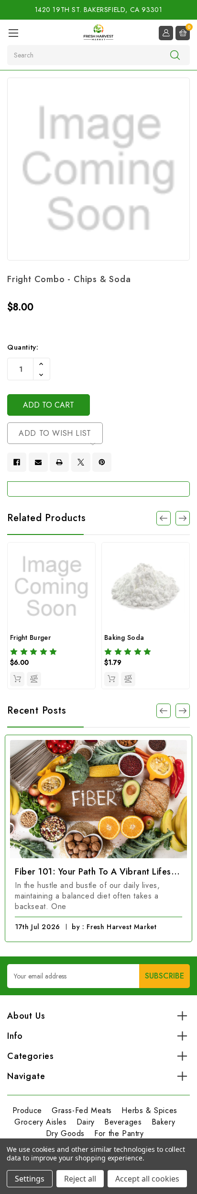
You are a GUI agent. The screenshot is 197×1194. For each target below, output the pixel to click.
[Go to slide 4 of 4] (163, 518)
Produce (27, 1110)
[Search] (175, 54)
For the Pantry (118, 1133)
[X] (80, 462)
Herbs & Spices (149, 1110)
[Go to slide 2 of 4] (182, 518)
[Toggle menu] (13, 33)
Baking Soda (124, 637)
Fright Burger (30, 637)
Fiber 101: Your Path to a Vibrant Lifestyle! (98, 871)
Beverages (123, 1121)
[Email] (38, 462)
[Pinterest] (101, 462)
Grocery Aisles (40, 1121)
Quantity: (22, 347)
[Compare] (34, 679)
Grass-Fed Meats (82, 1110)
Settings (29, 1178)
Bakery (163, 1121)
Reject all (80, 1178)
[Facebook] (16, 462)
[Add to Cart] (17, 679)
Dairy (86, 1121)
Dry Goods (65, 1133)
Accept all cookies (147, 1178)
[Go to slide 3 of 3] (163, 711)
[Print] (59, 462)
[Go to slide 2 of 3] (182, 711)
